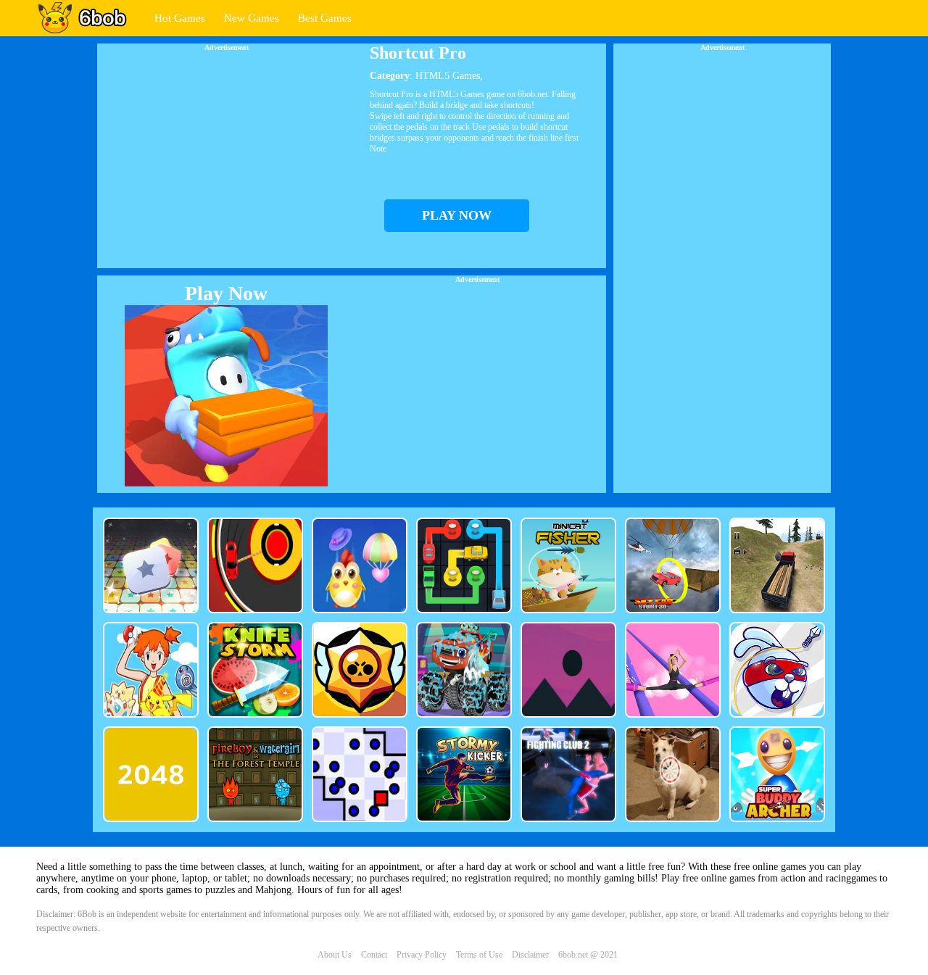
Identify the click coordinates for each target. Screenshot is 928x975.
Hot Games (179, 18)
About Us (335, 955)
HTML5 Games (447, 75)
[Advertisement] (226, 152)
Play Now (226, 293)
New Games (251, 18)
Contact (374, 955)
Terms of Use (479, 955)
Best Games (325, 18)
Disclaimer (530, 955)
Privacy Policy (422, 955)
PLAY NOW (457, 215)
